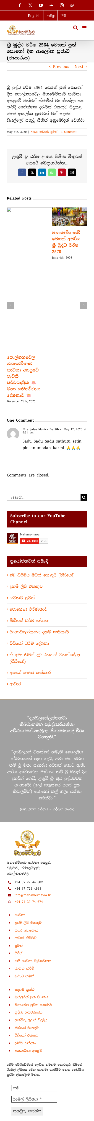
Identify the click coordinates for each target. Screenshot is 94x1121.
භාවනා (20, 915)
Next (79, 66)
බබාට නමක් (24, 976)
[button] (10, 305)
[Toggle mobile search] (75, 27)
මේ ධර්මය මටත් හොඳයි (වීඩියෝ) (42, 575)
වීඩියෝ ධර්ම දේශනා (29, 643)
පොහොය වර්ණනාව (28, 609)
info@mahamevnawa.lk (33, 895)
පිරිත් (18, 953)
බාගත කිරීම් (24, 968)
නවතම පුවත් (48, 132)
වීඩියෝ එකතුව (26, 1035)
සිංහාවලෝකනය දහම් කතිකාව (39, 632)
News (34, 132)
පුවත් (19, 946)
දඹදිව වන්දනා (25, 1043)
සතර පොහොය (26, 930)
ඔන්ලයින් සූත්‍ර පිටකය (31, 997)
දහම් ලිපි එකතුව (26, 586)
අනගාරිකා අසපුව (28, 1051)
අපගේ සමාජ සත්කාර (30, 672)
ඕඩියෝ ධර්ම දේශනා (29, 620)
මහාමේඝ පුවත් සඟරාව (33, 1005)
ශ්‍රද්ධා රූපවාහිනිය (28, 1012)
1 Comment (68, 132)
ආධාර (15, 683)
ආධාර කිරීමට (26, 938)
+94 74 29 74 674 (29, 902)
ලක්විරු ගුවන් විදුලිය (31, 1020)
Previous (61, 66)
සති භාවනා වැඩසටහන (33, 961)
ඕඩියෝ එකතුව (27, 1028)
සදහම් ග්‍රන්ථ (24, 990)
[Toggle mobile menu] (84, 27)
